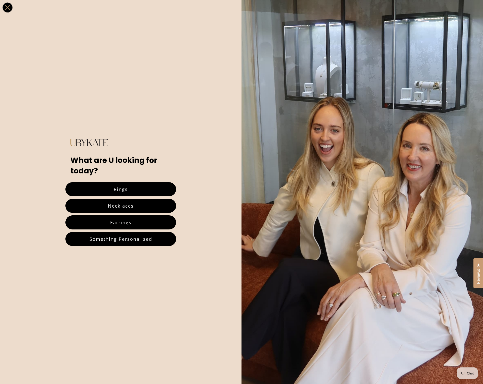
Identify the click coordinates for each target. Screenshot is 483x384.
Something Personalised (121, 239)
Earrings (121, 222)
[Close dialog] (8, 8)
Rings (121, 189)
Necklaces (121, 206)
